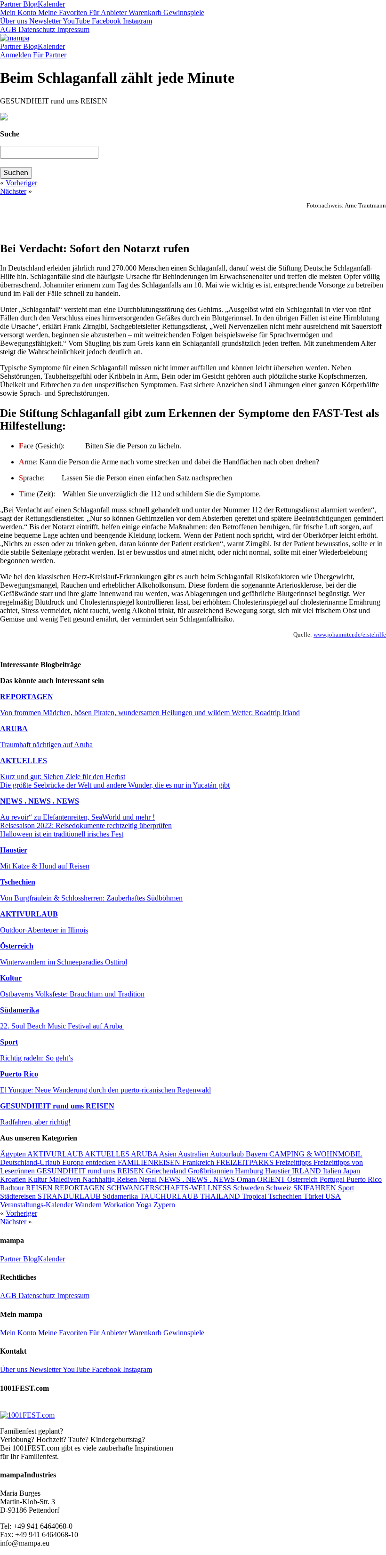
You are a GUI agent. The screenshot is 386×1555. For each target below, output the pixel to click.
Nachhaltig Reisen (110, 1179)
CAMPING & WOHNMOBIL (315, 1154)
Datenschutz (35, 29)
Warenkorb (144, 12)
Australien (194, 1154)
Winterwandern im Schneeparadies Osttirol (63, 962)
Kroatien (14, 1179)
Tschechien (17, 882)
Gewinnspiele (182, 12)
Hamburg (250, 1171)
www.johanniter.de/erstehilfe (350, 634)
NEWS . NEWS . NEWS (39, 801)
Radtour (13, 1188)
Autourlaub (228, 1154)
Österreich (16, 946)
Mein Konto (18, 12)
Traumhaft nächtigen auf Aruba (46, 745)
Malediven (65, 1179)
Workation (120, 1205)
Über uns (13, 21)
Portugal (333, 1179)
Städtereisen (19, 1196)
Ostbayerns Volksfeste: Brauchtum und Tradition (72, 994)
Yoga (144, 1205)
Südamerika (19, 1010)
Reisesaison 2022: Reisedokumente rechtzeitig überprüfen (86, 825)
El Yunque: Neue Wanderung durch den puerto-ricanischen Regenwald (105, 1090)
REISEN (40, 1188)
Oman (247, 1179)
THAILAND (221, 1196)
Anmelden (15, 55)
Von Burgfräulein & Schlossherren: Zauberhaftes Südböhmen (91, 898)
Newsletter (44, 21)
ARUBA (14, 729)
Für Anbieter (107, 12)
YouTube (75, 21)
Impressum (72, 29)
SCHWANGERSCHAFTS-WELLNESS (170, 1188)
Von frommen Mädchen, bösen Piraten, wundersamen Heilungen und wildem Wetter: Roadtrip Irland (150, 713)
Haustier (13, 850)
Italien (333, 1171)
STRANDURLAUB (70, 1196)
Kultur (11, 978)
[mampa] (14, 38)
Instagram (136, 21)
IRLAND (307, 1171)
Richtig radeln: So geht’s (36, 1058)
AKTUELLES (23, 761)
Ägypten (13, 1154)
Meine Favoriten (61, 12)
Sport (9, 1042)
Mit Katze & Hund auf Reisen (44, 866)
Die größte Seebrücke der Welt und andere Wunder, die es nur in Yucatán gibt (115, 785)
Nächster (13, 191)
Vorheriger (21, 183)
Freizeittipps (294, 1162)
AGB (8, 29)
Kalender (51, 4)
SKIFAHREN (315, 1188)
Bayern (257, 1154)
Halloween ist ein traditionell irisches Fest (61, 834)
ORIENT (272, 1179)
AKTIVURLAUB (29, 914)
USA (333, 1196)
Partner (10, 4)
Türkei (314, 1196)
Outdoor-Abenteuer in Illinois (44, 930)
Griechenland (167, 1171)
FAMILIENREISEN (150, 1162)
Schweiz (279, 1188)
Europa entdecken (90, 1162)
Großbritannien (211, 1171)
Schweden (249, 1188)
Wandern (89, 1205)
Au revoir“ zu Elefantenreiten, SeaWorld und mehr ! (77, 817)
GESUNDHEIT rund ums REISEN (57, 1106)
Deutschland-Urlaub (31, 1162)
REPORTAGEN (26, 697)
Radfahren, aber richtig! (35, 1122)
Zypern (164, 1205)
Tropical (255, 1196)
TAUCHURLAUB (170, 1196)
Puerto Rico (19, 1074)
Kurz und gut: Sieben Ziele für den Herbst (62, 777)
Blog (29, 4)
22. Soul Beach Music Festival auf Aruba (62, 1026)
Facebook (105, 21)
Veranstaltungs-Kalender (37, 1205)
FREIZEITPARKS (245, 1162)
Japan (351, 1171)
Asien (168, 1154)
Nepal (149, 1179)
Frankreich (199, 1162)
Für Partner (49, 55)
